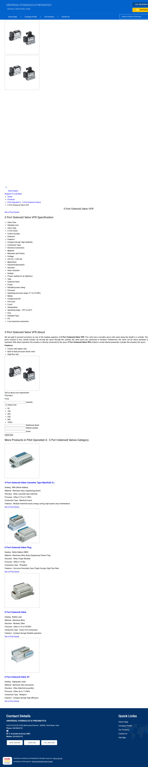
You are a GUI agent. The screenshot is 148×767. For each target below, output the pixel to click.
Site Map (122, 737)
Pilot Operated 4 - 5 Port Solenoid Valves (24, 202)
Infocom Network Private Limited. (42, 761)
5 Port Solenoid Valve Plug (18, 547)
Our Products (49, 17)
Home (9, 197)
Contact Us (66, 17)
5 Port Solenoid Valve (15, 612)
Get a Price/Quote (12, 212)
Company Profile (31, 17)
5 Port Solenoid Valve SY (17, 677)
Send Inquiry (13, 191)
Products (11, 199)
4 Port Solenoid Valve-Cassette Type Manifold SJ (29, 482)
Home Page (12, 17)
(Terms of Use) (57, 758)
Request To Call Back (13, 194)
